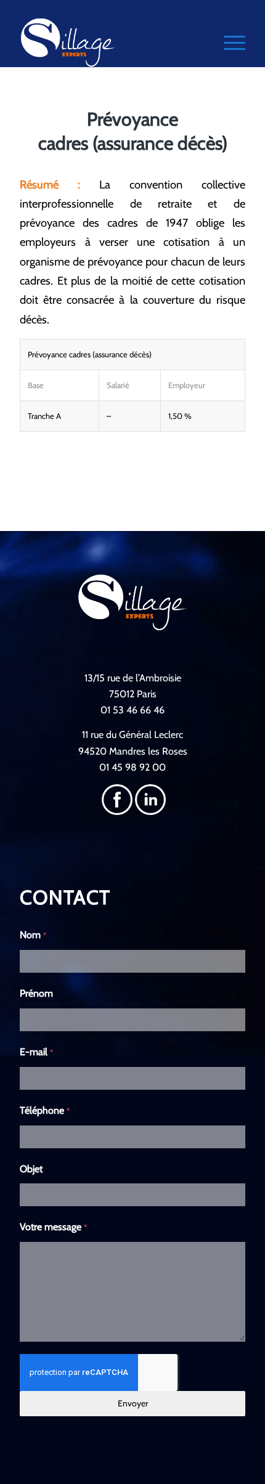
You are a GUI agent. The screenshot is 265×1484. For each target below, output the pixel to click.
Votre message (54, 1227)
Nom (33, 935)
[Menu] (228, 42)
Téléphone (45, 1110)
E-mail (37, 1052)
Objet (31, 1169)
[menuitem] (228, 42)
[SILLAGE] (110, 42)
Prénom (36, 993)
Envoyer (133, 1403)
